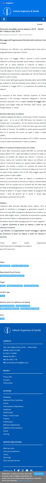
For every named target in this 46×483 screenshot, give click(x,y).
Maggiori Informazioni (24, 480)
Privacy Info (7, 376)
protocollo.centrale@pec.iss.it (17, 362)
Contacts (6, 380)
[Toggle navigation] (4, 19)
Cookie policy (8, 383)
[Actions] (4, 3)
